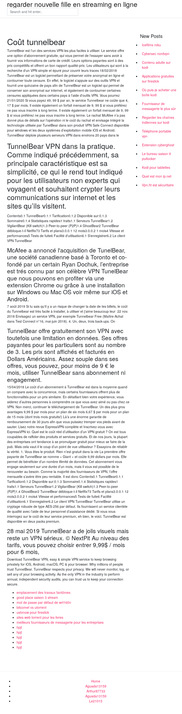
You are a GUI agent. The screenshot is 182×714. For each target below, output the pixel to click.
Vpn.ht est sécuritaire (158, 185)
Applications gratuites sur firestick (158, 78)
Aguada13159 (95, 686)
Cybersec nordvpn (155, 53)
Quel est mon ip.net (156, 176)
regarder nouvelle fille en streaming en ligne (72, 4)
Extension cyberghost (158, 144)
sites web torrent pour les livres (40, 617)
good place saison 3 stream (37, 597)
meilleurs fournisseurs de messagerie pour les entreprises (60, 622)
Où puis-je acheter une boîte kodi (159, 92)
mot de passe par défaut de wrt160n (44, 602)
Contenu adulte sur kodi (156, 65)
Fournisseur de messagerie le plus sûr (159, 106)
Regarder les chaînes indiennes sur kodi (158, 120)
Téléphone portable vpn (156, 133)
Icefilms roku (151, 44)
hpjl (19, 627)
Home (95, 681)
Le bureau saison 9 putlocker (156, 156)
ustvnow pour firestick (33, 612)
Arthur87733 (95, 691)
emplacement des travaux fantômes (43, 592)
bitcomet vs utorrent (31, 607)
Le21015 (95, 701)
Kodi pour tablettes (156, 167)
